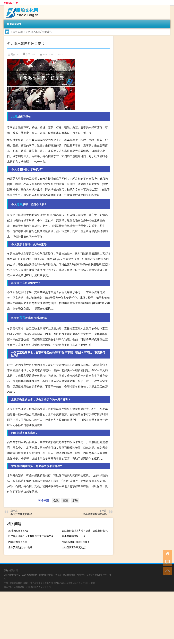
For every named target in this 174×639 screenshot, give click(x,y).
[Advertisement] (87, 615)
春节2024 (18, 31)
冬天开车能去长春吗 (21, 514)
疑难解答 (90, 574)
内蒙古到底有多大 (17, 541)
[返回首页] (167, 553)
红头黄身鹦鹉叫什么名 (74, 536)
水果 (14, 116)
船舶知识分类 (11, 2)
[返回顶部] (167, 570)
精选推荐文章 (69, 574)
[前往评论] (167, 562)
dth (17, 54)
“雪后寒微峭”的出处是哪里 (76, 541)
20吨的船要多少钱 (18, 530)
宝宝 (22, 317)
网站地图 (81, 574)
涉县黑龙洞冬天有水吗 (95, 514)
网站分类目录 (55, 574)
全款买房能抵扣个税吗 (20, 547)
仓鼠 (20, 204)
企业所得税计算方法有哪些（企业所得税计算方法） (87, 530)
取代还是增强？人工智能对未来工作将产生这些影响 (33, 536)
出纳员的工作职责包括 (74, 547)
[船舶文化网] (21, 6)
